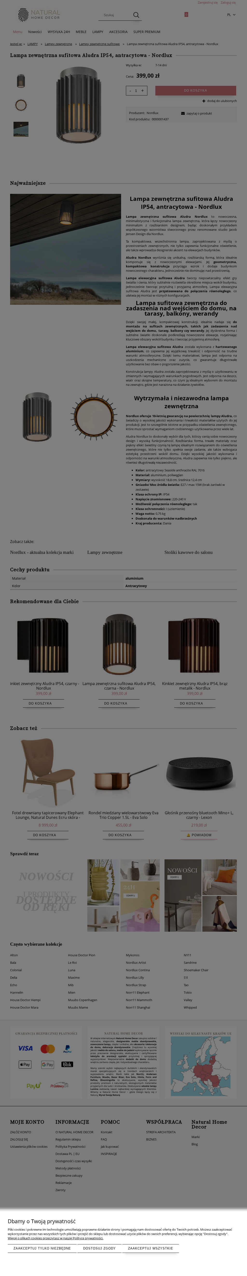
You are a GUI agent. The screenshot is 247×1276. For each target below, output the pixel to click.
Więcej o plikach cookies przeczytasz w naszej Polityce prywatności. (55, 1238)
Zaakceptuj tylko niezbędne (42, 1248)
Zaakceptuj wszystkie (150, 1248)
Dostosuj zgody (99, 1248)
